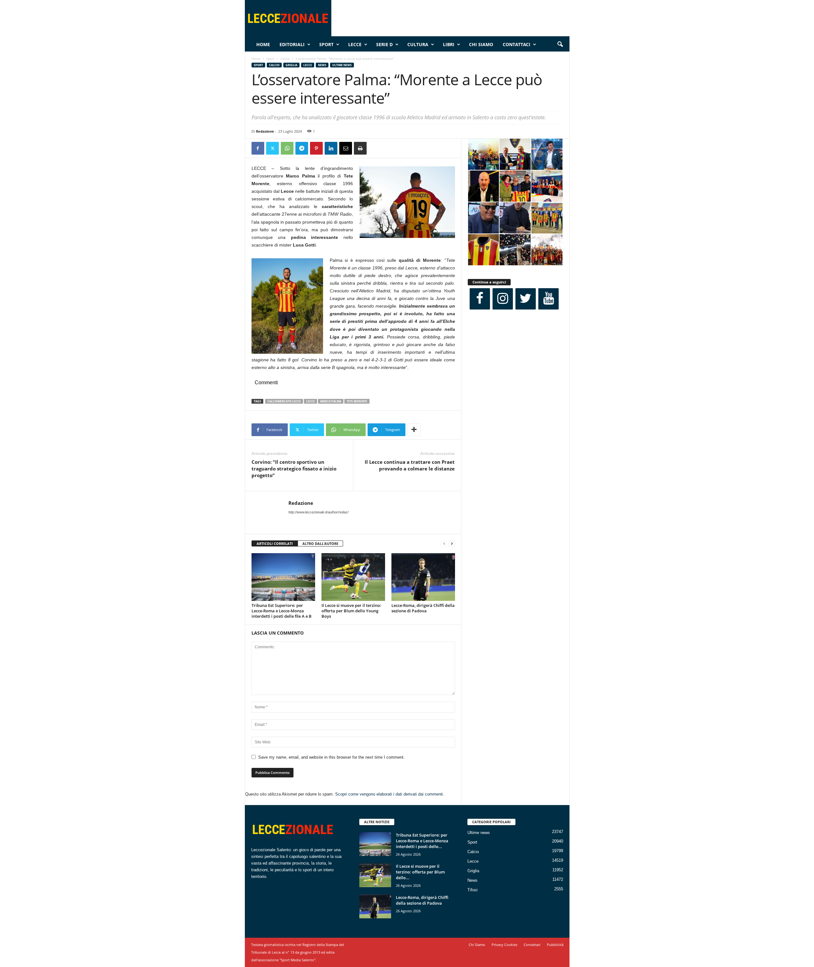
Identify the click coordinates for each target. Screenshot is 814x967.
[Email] (345, 148)
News (322, 65)
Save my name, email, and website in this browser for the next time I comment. (331, 757)
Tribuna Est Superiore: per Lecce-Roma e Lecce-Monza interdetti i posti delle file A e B (282, 610)
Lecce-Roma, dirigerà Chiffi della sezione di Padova (423, 608)
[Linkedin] (331, 148)
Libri (448, 44)
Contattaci (516, 44)
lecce (310, 401)
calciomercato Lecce (284, 401)
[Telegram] (301, 148)
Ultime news (342, 65)
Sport (326, 44)
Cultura (417, 44)
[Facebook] (258, 148)
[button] (560, 45)
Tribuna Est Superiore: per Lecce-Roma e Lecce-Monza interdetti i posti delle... (422, 840)
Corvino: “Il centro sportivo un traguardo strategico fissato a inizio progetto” (294, 468)
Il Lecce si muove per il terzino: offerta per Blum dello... (420, 871)
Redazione (265, 131)
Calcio (285, 58)
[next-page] (452, 543)
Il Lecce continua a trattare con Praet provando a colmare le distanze (410, 465)
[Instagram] (503, 299)
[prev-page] (444, 543)
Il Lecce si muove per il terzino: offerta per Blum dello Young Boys (351, 610)
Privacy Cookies (504, 944)
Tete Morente (357, 401)
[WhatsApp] (287, 148)
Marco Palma (330, 401)
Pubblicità (555, 944)
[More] (414, 429)
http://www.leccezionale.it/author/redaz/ (318, 512)
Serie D (384, 44)
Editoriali (292, 44)
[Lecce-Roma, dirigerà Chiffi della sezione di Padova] (423, 577)
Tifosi (472, 889)
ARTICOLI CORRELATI (275, 543)
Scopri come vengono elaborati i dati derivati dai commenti (389, 794)
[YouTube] (548, 299)
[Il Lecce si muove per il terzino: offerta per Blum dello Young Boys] (353, 577)
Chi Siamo (481, 44)
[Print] (360, 148)
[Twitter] (272, 148)
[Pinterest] (316, 148)
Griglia (291, 65)
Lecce (355, 44)
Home (263, 44)
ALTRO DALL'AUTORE (320, 543)
